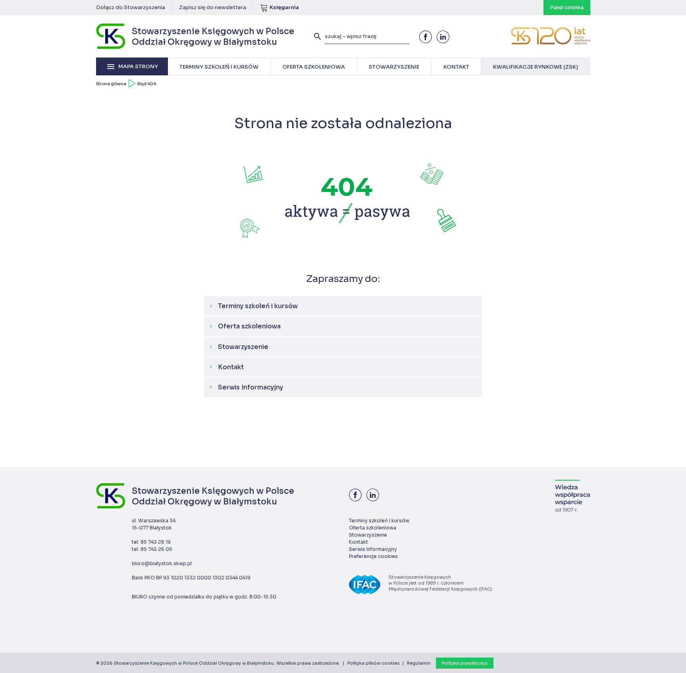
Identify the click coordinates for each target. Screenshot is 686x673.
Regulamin (419, 663)
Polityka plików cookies (373, 663)
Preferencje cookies (373, 556)
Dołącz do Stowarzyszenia (130, 7)
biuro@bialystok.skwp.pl (162, 563)
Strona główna (111, 83)
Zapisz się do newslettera (212, 7)
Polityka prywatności (465, 663)
